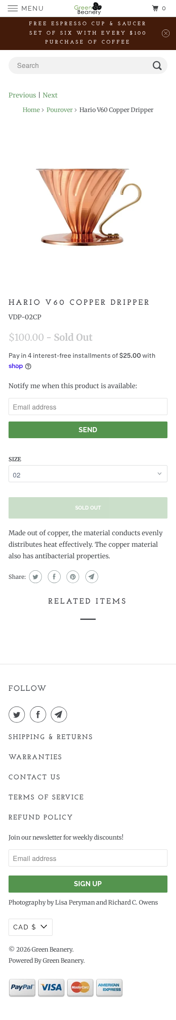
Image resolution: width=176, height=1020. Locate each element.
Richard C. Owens (133, 902)
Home (31, 110)
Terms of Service (46, 797)
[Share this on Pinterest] (72, 576)
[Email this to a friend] (90, 576)
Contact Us (35, 777)
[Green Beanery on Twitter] (18, 714)
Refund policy (41, 817)
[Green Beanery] (88, 8)
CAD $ (24, 927)
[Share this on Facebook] (53, 576)
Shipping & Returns (51, 737)
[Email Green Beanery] (60, 714)
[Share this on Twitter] (34, 576)
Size (15, 459)
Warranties (35, 757)
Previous (22, 95)
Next (50, 95)
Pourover (60, 110)
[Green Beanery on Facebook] (40, 714)
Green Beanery (52, 949)
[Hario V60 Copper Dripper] (88, 207)
